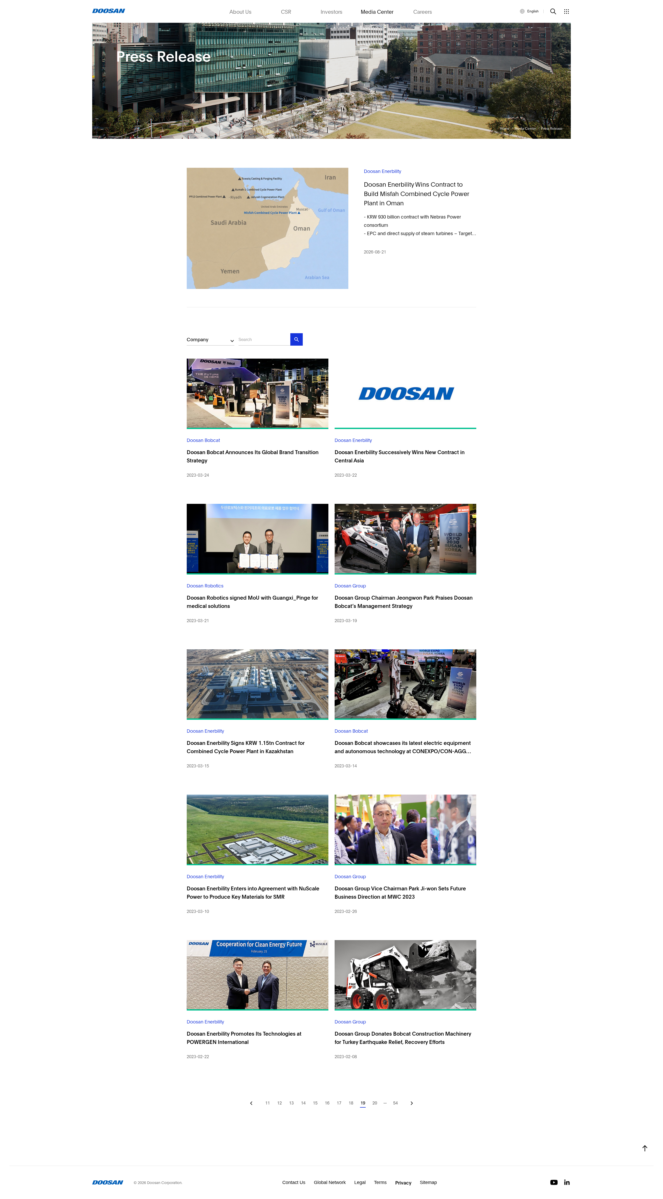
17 (339, 1102)
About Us (240, 11)
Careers (422, 11)
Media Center (377, 11)
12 (279, 1102)
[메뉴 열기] (566, 11)
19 (363, 1102)
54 (395, 1102)
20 (374, 1102)
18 (351, 1102)
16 (327, 1102)
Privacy (403, 1182)
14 (303, 1102)
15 (315, 1102)
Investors (331, 11)
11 (267, 1102)
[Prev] (251, 1103)
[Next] (411, 1103)
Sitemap (428, 1182)
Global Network (330, 1182)
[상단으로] (644, 1148)
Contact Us (293, 1182)
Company (197, 339)
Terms (380, 1182)
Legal (360, 1182)
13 (291, 1102)
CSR (286, 11)
